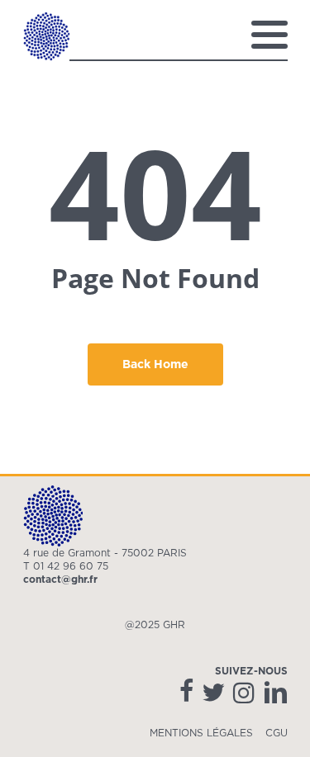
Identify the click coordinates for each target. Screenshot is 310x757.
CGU (276, 733)
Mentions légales (201, 733)
